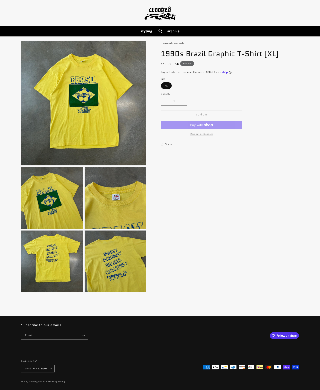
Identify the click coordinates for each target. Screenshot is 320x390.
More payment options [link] (201, 133)
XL (168, 86)
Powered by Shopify (55, 381)
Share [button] (168, 144)
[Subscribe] (83, 335)
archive (173, 31)
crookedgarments (37, 381)
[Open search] (160, 31)
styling (146, 31)
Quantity (165, 93)
